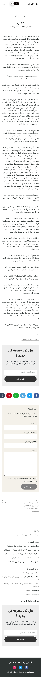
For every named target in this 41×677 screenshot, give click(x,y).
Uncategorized (14, 26)
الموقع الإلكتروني (31, 441)
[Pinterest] (9, 395)
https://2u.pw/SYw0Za (30, 340)
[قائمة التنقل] (4, 4)
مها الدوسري (35, 573)
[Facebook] (36, 395)
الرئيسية (23, 15)
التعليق (33, 450)
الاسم (34, 423)
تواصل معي (13, 662)
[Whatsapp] (23, 395)
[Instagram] (14, 667)
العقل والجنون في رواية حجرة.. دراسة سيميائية (23, 546)
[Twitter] (29, 395)
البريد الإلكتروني (30, 432)
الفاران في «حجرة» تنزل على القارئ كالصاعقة (23, 561)
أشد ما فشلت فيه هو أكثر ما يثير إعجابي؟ (25, 558)
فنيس (28, 590)
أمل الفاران (11, 672)
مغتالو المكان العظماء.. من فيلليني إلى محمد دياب (22, 554)
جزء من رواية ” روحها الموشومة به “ (20, 578)
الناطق (25, 573)
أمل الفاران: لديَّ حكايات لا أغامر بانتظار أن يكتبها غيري (20, 550)
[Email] (16, 395)
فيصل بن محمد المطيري (30, 583)
